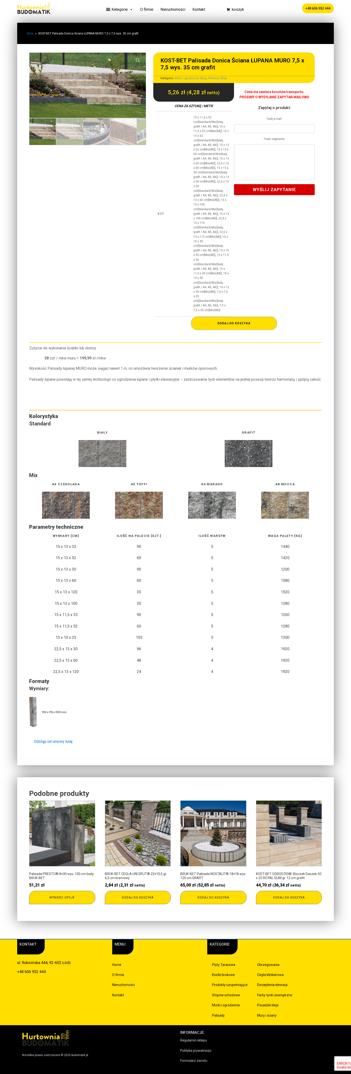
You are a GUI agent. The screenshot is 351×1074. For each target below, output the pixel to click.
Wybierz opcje (62, 897)
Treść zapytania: (274, 139)
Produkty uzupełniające (230, 985)
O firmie (146, 9)
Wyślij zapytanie (274, 189)
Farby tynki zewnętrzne (274, 995)
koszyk (238, 9)
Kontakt (198, 9)
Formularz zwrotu (193, 1061)
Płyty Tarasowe (223, 965)
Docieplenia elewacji (272, 985)
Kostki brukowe (223, 975)
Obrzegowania (268, 965)
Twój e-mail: (274, 119)
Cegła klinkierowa (270, 975)
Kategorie (120, 9)
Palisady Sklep (217, 78)
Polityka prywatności (195, 1050)
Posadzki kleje (268, 1005)
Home (116, 965)
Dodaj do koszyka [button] (138, 897)
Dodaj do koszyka (234, 323)
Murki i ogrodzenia (226, 1005)
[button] (213, 9)
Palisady (218, 1015)
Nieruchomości (172, 9)
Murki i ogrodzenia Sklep (191, 78)
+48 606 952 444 (317, 8)
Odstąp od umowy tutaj (53, 741)
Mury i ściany (267, 1015)
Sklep (30, 33)
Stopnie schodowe (226, 995)
